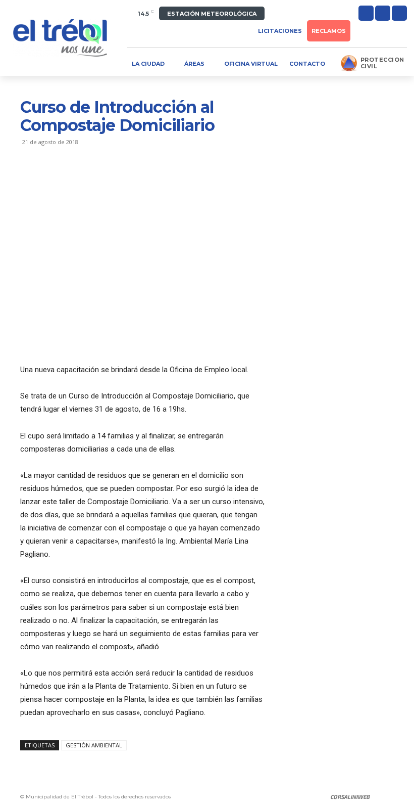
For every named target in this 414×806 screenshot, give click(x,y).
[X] (399, 13)
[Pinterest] (77, 182)
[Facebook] (366, 13)
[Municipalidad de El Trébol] (60, 38)
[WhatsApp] (100, 182)
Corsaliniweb (350, 796)
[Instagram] (382, 13)
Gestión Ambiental (94, 745)
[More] (123, 182)
